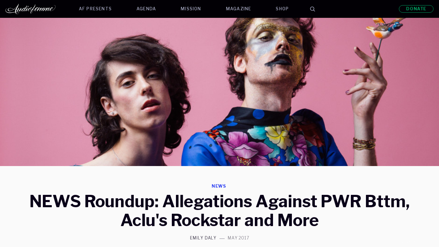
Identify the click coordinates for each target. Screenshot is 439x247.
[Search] (312, 9)
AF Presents (95, 8)
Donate (416, 8)
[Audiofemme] (36, 9)
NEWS (219, 186)
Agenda (146, 8)
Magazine (238, 8)
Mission (191, 8)
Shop (282, 8)
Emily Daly (203, 238)
